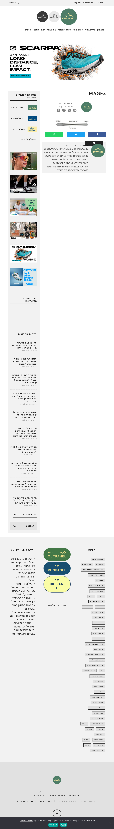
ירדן (101, 670)
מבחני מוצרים (89, 670)
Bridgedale (97, 559)
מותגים (36, 30)
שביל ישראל (98, 739)
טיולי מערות (98, 639)
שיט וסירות (99, 745)
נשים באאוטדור (97, 697)
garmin (99, 564)
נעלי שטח (99, 692)
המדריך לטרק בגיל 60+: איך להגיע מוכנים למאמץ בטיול (23, 449)
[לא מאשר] (110, 823)
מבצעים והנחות (97, 676)
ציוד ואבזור (51, 30)
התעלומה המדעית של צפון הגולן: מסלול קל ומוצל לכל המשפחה (25, 500)
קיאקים (100, 729)
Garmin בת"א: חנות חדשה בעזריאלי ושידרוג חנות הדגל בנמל (24, 361)
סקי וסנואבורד (97, 718)
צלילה (84, 723)
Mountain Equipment (93, 570)
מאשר (63, 825)
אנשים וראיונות (97, 591)
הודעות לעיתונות (96, 601)
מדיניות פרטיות (27, 801)
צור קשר (77, 3)
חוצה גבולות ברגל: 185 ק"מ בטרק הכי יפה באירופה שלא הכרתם (24, 414)
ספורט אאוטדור (64, 30)
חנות (43, 30)
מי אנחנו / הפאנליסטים (93, 3)
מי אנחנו (27, 30)
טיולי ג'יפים (98, 617)
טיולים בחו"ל (90, 30)
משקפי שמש (98, 686)
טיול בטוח (87, 607)
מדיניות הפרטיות (26, 820)
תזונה (87, 745)
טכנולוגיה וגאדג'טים (95, 665)
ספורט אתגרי (98, 713)
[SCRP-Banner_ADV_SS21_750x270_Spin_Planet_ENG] (57, 61)
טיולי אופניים (97, 612)
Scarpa (99, 580)
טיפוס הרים (98, 649)
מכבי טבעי (99, 681)
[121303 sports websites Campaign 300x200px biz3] (23, 207)
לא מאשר (53, 825)
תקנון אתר (46, 801)
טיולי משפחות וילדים (94, 644)
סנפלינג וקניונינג (96, 708)
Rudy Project (96, 575)
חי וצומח (99, 607)
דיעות (91, 596)
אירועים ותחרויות (96, 585)
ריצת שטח (99, 734)
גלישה (101, 596)
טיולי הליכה (98, 623)
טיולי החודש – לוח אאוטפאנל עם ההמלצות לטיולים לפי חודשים (24, 484)
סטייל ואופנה (98, 702)
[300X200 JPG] (23, 183)
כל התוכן (100, 30)
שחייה (86, 739)
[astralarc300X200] (23, 160)
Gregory (86, 564)
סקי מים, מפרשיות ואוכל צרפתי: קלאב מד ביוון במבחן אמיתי (24, 345)
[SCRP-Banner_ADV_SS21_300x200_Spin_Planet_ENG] (23, 253)
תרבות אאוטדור (97, 750)
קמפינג (89, 729)
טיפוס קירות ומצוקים (94, 654)
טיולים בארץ (78, 30)
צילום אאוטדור (97, 723)
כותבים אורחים (67, 103)
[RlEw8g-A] (23, 230)
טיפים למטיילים (97, 660)
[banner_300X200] (23, 276)
